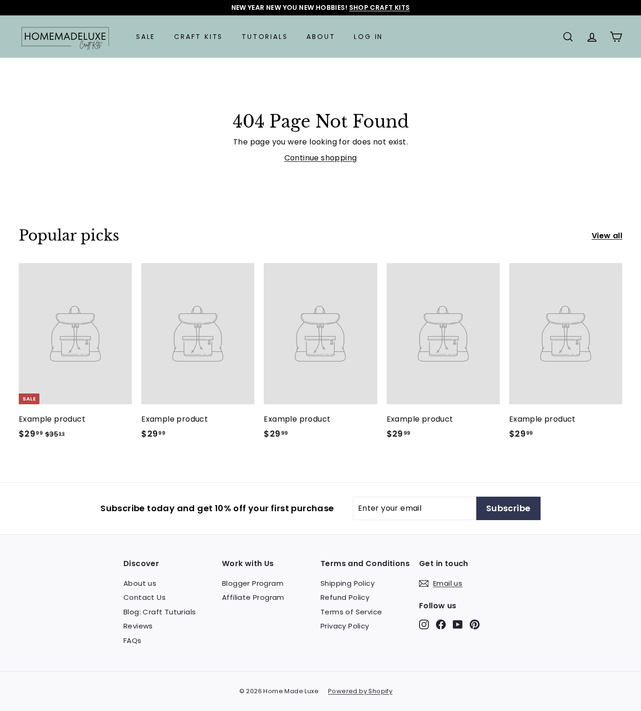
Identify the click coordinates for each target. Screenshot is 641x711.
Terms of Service (351, 612)
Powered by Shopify (360, 691)
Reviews (138, 626)
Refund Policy (344, 597)
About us (139, 583)
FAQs (132, 640)
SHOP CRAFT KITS (379, 7)
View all (607, 235)
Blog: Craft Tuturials (159, 612)
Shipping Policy (347, 583)
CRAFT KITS (198, 36)
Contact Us (144, 597)
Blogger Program (252, 583)
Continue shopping (320, 157)
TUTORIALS (265, 36)
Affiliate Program (253, 597)
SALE (145, 36)
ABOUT (320, 36)
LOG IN (368, 36)
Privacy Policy (344, 626)
